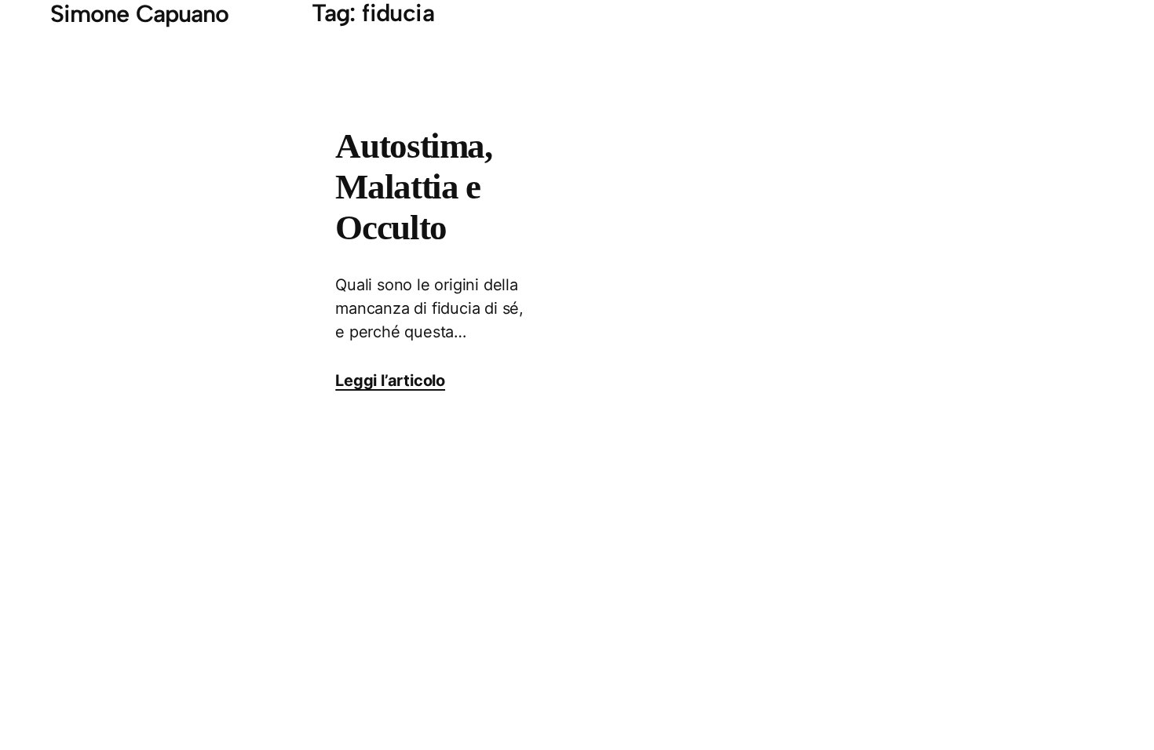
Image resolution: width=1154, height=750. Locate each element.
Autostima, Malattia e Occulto (413, 186)
